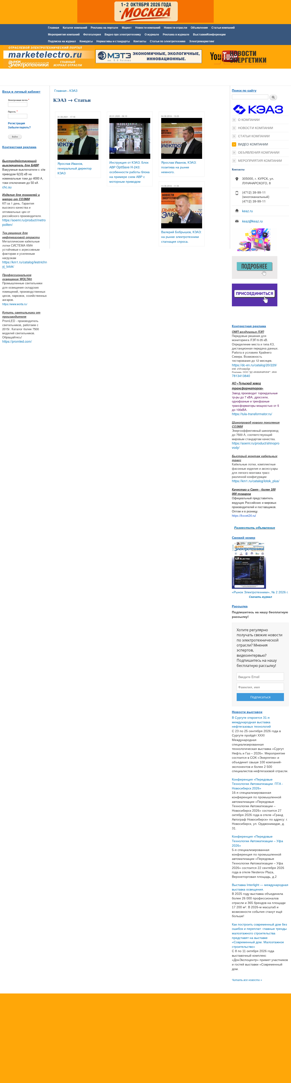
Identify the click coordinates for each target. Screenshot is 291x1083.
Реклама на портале (104, 27)
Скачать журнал (260, 597)
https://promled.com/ (17, 341)
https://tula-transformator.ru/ (252, 414)
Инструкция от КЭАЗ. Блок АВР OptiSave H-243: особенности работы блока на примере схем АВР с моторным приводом (129, 172)
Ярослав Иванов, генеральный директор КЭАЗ (75, 168)
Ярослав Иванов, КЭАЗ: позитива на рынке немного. (178, 167)
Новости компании (255, 128)
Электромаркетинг (201, 41)
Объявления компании (258, 152)
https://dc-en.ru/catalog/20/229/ (254, 365)
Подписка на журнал (62, 41)
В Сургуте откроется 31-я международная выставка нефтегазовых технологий (251, 722)
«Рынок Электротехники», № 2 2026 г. (260, 592)
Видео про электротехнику (123, 34)
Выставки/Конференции (209, 34)
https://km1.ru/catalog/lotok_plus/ (255, 481)
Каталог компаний (75, 27)
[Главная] (47, 57)
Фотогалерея (92, 34)
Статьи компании (254, 136)
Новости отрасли (175, 27)
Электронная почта (18, 100)
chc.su (7, 187)
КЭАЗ (73, 90)
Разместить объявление (254, 527)
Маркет (127, 27)
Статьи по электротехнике (168, 41)
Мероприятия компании (260, 160)
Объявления (199, 27)
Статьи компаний (223, 27)
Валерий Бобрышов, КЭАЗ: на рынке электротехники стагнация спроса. (181, 237)
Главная (53, 27)
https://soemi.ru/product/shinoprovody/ (255, 445)
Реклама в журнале (176, 34)
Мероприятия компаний (64, 34)
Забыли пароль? (19, 127)
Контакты (139, 41)
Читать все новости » (247, 980)
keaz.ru (247, 211)
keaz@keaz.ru (252, 221)
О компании (249, 120)
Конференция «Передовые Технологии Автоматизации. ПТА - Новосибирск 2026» (257, 784)
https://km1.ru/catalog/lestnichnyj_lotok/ (24, 264)
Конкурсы (86, 41)
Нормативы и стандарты (113, 41)
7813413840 (241, 375)
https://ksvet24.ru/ (244, 515)
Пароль (13, 111)
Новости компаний (147, 27)
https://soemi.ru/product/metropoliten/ (24, 222)
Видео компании (253, 144)
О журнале (152, 34)
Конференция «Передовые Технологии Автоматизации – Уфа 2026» (257, 841)
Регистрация (16, 123)
